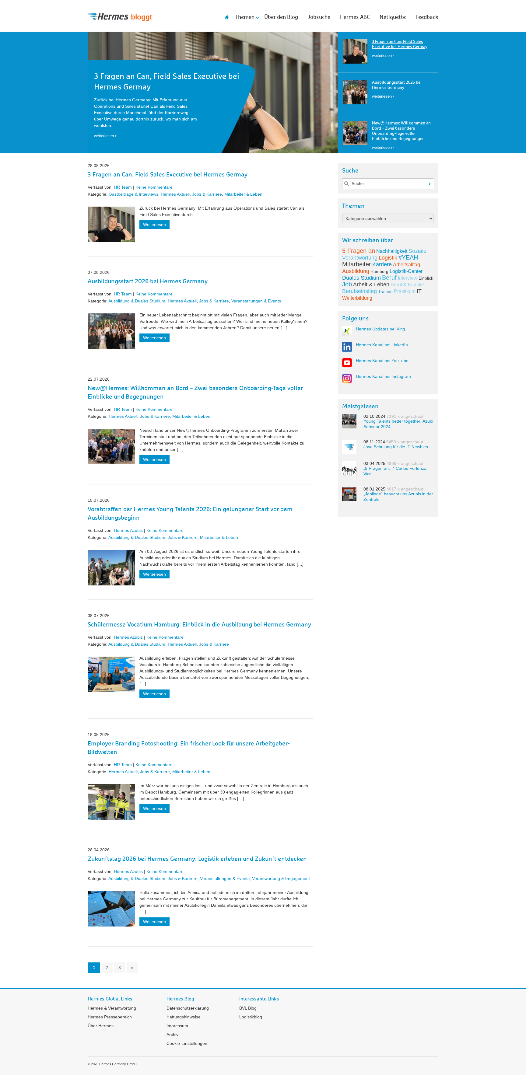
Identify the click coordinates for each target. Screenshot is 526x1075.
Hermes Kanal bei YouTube (382, 360)
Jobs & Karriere (207, 194)
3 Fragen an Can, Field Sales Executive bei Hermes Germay (167, 175)
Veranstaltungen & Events (256, 300)
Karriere (382, 264)
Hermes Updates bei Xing (380, 328)
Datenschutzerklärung (188, 1008)
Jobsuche (319, 17)
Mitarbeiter (356, 264)
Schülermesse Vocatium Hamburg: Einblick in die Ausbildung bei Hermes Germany (199, 625)
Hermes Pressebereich (110, 1016)
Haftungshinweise (184, 1016)
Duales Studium (361, 278)
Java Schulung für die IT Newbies (395, 446)
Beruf (389, 277)
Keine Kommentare (154, 187)
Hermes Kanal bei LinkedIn (382, 344)
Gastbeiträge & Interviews (133, 194)
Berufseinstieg (359, 291)
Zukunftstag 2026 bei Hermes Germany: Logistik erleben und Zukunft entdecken (197, 859)
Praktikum (405, 291)
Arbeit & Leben (371, 284)
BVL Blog (248, 1008)
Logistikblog (250, 1016)
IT (419, 291)
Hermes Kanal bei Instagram (383, 376)
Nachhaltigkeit (391, 251)
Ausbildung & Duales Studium (136, 300)
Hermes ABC (355, 17)
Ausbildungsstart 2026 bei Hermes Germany (148, 281)
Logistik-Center (406, 271)
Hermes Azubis (128, 530)
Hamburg (379, 271)
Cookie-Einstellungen (187, 1043)
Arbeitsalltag (406, 264)
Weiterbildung (357, 298)
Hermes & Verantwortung (112, 1008)
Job (347, 284)
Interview (407, 278)
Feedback (427, 17)
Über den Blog (281, 17)
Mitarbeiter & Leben (243, 194)
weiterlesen (382, 55)
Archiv (172, 1034)
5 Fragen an (358, 250)
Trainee (385, 291)
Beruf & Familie (407, 284)
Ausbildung (355, 271)
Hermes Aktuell (175, 194)
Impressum (177, 1025)
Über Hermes (101, 1025)
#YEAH (408, 257)
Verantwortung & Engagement (281, 878)
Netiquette (393, 17)
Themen (244, 17)
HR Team (123, 187)
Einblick (426, 278)
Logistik (388, 258)
